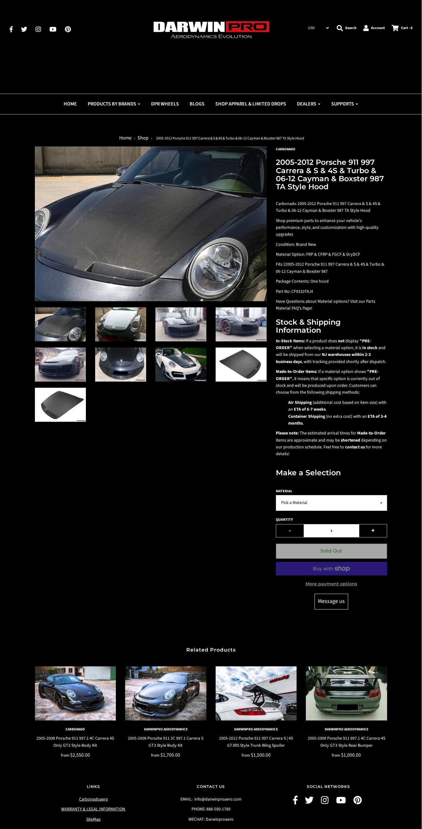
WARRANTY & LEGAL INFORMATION (93, 809)
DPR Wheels (165, 103)
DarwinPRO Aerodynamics (166, 729)
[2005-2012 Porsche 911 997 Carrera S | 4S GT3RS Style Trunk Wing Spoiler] (256, 693)
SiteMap (93, 819)
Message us (331, 601)
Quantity (284, 519)
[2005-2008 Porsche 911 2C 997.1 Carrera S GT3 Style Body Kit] (165, 693)
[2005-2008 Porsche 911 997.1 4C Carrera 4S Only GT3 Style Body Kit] (75, 693)
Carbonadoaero (93, 799)
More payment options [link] (331, 584)
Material (284, 491)
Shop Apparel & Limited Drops (250, 103)
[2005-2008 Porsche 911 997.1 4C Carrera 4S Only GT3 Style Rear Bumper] (346, 693)
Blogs (197, 103)
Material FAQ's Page (293, 308)
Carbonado (75, 729)
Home (70, 103)
